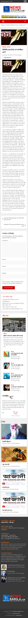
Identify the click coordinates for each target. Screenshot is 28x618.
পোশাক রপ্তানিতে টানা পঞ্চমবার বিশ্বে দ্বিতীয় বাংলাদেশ (12, 309)
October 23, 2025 (15, 388)
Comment (5, 240)
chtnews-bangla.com (18, 611)
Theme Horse (16, 613)
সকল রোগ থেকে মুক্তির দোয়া (17, 365)
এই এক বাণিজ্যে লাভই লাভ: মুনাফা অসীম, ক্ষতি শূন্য (17, 375)
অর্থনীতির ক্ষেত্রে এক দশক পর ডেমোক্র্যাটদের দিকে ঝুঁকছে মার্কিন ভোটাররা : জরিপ (16, 578)
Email (4, 266)
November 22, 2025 (8, 337)
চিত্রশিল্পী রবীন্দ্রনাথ (5, 301)
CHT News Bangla (17, 55)
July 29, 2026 (5, 489)
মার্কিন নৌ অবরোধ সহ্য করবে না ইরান (9, 307)
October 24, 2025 (15, 378)
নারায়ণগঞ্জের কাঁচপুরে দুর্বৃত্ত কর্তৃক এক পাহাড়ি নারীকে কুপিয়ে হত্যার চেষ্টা (14, 218)
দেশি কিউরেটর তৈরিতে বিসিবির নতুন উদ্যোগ (10, 299)
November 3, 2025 (15, 356)
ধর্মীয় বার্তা (5, 316)
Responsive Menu (25, 1)
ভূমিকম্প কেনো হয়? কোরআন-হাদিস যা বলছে (13, 335)
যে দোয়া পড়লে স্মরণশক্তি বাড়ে (17, 387)
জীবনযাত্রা (4, 47)
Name (4, 259)
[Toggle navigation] (3, 21)
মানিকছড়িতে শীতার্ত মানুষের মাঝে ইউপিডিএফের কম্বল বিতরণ (14, 225)
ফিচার (3, 422)
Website (4, 273)
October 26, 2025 (15, 367)
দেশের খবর (8, 47)
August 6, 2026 (6, 443)
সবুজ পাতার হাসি (5, 464)
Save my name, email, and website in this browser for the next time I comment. (12, 282)
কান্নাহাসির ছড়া (5, 487)
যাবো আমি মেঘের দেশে (7, 510)
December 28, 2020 (7, 55)
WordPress (19, 615)
